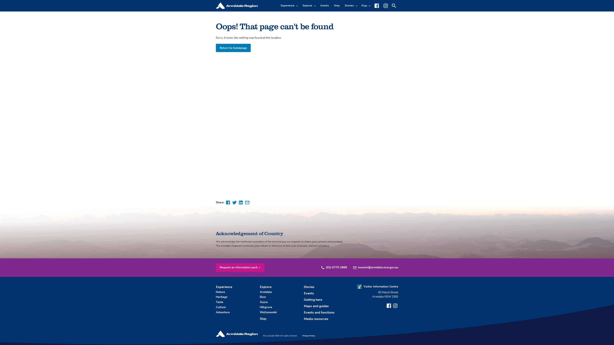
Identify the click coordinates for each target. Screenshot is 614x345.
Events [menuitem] (325, 5)
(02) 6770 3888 (336, 267)
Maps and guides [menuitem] (316, 306)
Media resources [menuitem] (316, 319)
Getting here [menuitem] (313, 300)
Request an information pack (239, 267)
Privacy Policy (308, 335)
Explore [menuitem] (266, 287)
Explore (307, 5)
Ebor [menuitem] (263, 297)
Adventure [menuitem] (223, 312)
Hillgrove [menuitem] (266, 307)
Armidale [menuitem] (266, 292)
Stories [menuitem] (309, 287)
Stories (349, 5)
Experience (287, 5)
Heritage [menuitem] (221, 297)
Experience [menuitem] (224, 287)
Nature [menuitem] (220, 292)
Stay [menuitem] (337, 5)
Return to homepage (233, 48)
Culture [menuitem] (221, 307)
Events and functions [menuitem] (319, 312)
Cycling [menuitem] (287, 30)
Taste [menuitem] (219, 302)
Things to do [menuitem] (291, 23)
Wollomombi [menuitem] (268, 312)
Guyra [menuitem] (264, 302)
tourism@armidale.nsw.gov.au (378, 267)
